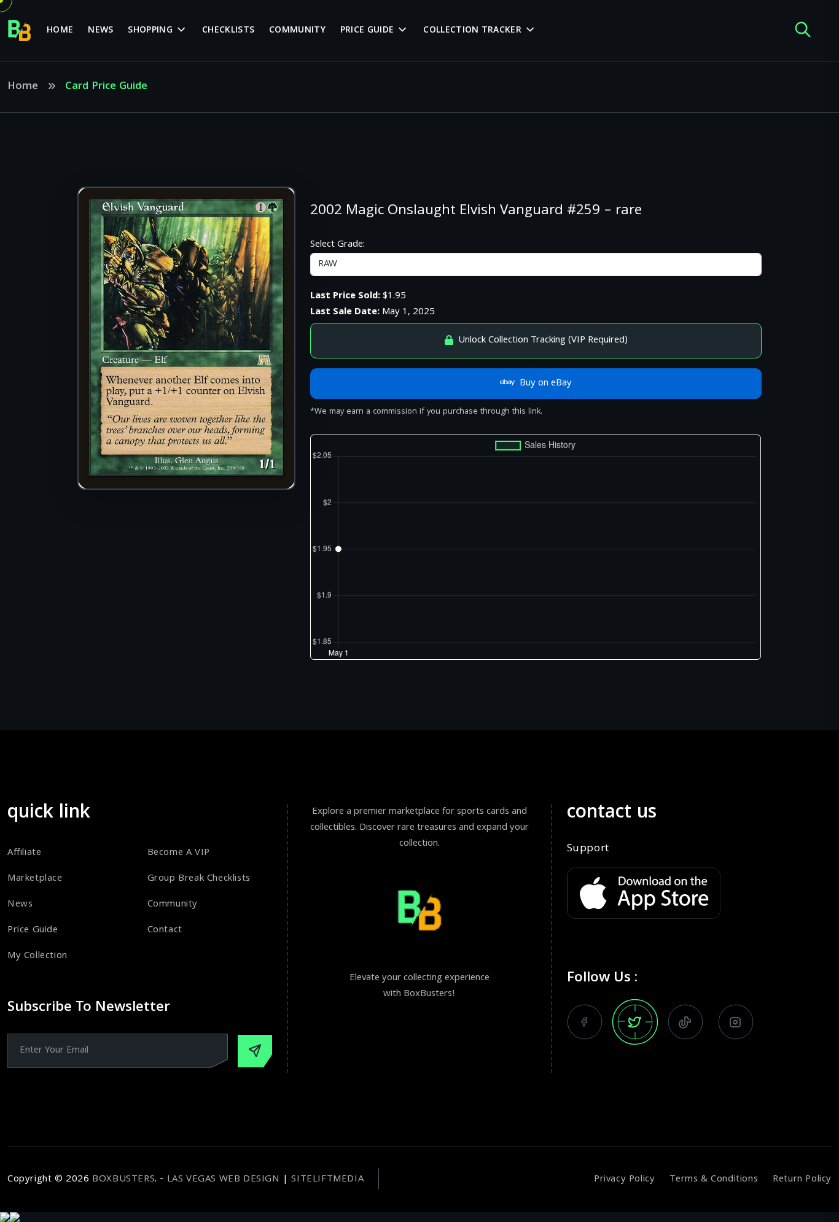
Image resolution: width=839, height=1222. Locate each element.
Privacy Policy (624, 1179)
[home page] (19, 30)
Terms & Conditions (713, 1179)
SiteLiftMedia (327, 1180)
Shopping (150, 30)
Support (588, 849)
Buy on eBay (546, 384)
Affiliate (24, 853)
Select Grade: (337, 245)
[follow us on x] (635, 1022)
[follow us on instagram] (736, 1022)
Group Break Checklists (199, 879)
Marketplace (35, 879)
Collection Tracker (472, 30)
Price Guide (367, 30)
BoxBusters (123, 1180)
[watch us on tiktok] (685, 1022)
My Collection (37, 956)
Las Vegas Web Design (223, 1180)
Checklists (228, 30)
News (100, 30)
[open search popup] (803, 30)
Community (297, 30)
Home (60, 30)
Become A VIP (178, 853)
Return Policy (802, 1179)
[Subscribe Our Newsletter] (255, 1051)
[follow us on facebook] (585, 1022)
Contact (164, 930)
